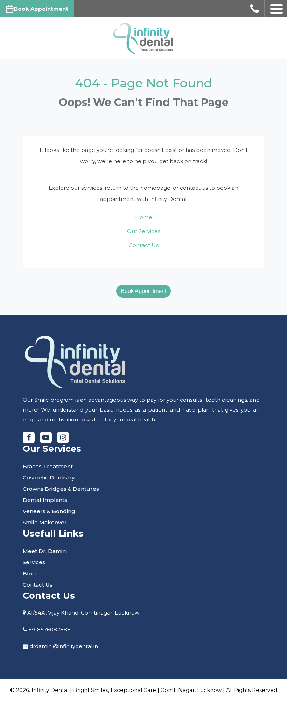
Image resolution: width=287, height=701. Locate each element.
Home (143, 217)
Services (34, 562)
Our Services (143, 231)
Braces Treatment (48, 466)
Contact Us (144, 245)
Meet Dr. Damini (45, 551)
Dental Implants (45, 500)
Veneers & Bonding (49, 511)
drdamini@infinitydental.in (63, 646)
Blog (29, 573)
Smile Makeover (45, 522)
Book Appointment (143, 291)
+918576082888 (49, 629)
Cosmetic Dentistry (49, 477)
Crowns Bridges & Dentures (61, 488)
